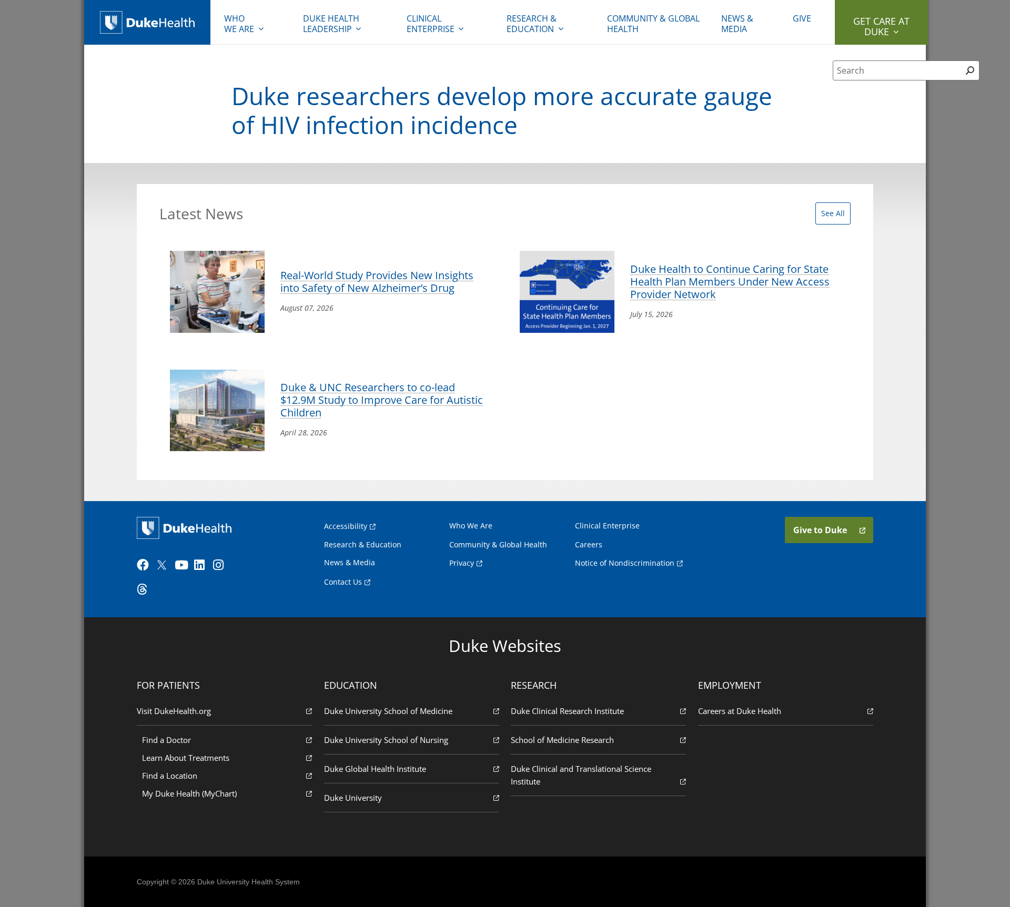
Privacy (461, 563)
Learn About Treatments (185, 757)
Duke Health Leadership (331, 24)
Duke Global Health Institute (375, 768)
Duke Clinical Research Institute (567, 711)
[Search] (970, 70)
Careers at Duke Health (739, 711)
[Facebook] (145, 565)
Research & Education (532, 24)
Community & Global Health (653, 24)
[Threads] (145, 589)
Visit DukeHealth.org (174, 711)
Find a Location (169, 775)
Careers (588, 544)
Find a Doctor (166, 740)
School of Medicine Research (562, 740)
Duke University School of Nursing (386, 740)
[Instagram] (221, 565)
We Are (239, 24)
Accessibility (345, 526)
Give (802, 18)
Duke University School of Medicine (388, 711)
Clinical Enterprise (430, 24)
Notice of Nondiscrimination (624, 563)
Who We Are (470, 526)
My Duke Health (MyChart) (189, 793)
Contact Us (343, 582)
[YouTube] (183, 565)
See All (833, 213)
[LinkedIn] (202, 565)
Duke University (353, 797)
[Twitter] (164, 565)
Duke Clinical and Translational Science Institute (581, 775)
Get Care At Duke (881, 26)
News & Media (737, 24)
